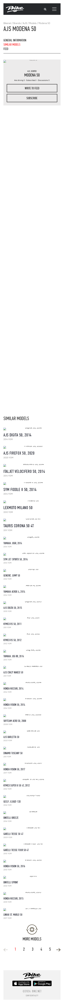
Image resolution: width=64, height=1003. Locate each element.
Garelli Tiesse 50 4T (13, 834)
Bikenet (7, 23)
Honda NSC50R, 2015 (13, 898)
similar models (11, 44)
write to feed (32, 88)
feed (5, 49)
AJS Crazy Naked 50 (13, 672)
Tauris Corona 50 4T (18, 525)
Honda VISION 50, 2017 (14, 769)
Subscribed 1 (31, 80)
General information (14, 40)
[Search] (45, 9)
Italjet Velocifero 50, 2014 (24, 471)
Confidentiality (32, 995)
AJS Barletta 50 (11, 737)
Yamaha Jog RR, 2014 (13, 656)
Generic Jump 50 (11, 575)
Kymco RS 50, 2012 (12, 640)
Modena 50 (44, 23)
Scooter (33, 71)
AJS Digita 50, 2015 (12, 608)
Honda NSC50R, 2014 (13, 688)
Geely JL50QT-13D (12, 801)
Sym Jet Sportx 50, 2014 (15, 559)
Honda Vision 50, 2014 (14, 705)
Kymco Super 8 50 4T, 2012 (16, 785)
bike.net (36, 991)
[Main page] (15, 11)
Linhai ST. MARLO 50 (12, 914)
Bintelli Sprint (10, 882)
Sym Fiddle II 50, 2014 (19, 489)
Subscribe (31, 98)
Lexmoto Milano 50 (18, 507)
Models (33, 23)
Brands (17, 23)
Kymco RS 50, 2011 (12, 624)
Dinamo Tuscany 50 (13, 753)
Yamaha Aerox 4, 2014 (14, 591)
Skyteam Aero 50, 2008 (14, 721)
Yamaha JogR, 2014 (12, 543)
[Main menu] (54, 9)
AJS (25, 23)
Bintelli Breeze (11, 818)
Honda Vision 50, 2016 (14, 866)
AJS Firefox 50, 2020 (19, 453)
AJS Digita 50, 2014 (17, 435)
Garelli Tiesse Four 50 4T (16, 850)
